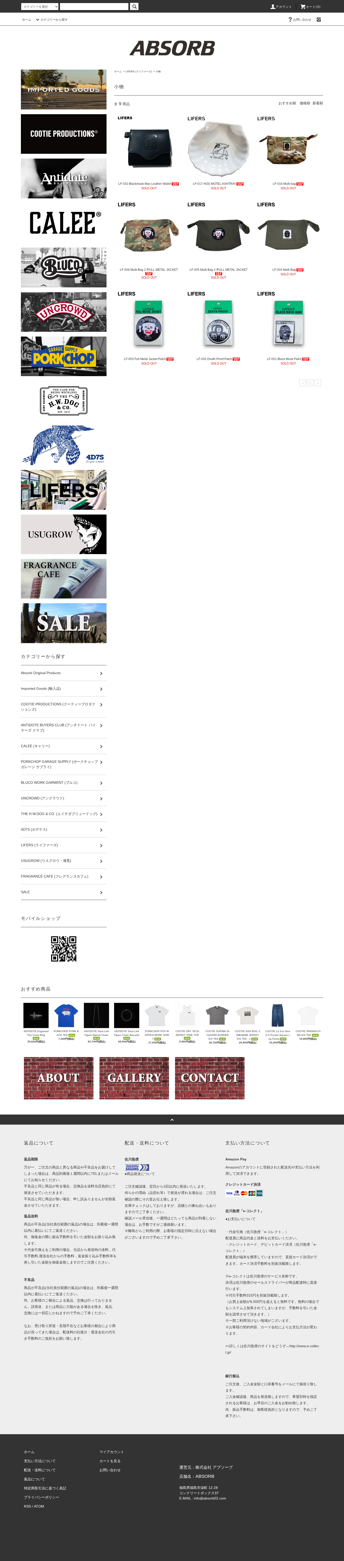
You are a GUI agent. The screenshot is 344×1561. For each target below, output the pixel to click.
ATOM (39, 1506)
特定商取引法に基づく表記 (45, 1488)
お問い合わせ (302, 19)
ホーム (26, 19)
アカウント (284, 7)
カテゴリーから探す (54, 19)
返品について (34, 1479)
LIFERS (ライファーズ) (138, 71)
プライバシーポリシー (41, 1497)
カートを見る (110, 1461)
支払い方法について (40, 1461)
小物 (158, 71)
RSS (27, 1506)
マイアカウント (111, 1452)
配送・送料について (40, 1470)
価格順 (305, 103)
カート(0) (313, 7)
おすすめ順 (287, 103)
